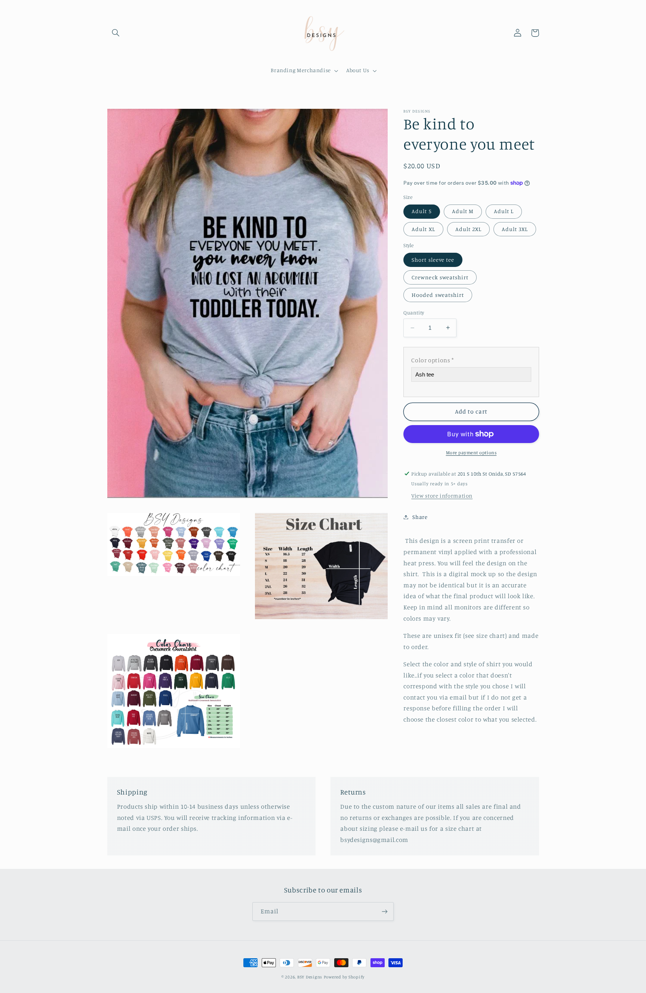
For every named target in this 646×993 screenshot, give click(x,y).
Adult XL (423, 228)
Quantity (413, 313)
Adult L (504, 211)
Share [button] (419, 517)
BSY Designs (309, 977)
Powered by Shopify (344, 977)
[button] (115, 32)
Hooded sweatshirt (438, 295)
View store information (442, 495)
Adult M (463, 211)
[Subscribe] (384, 911)
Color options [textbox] (432, 360)
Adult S (421, 211)
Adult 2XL (468, 228)
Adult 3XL (515, 228)
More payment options (471, 452)
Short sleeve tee (433, 259)
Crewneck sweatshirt (440, 277)
